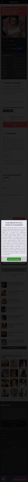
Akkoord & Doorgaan (14, 259)
